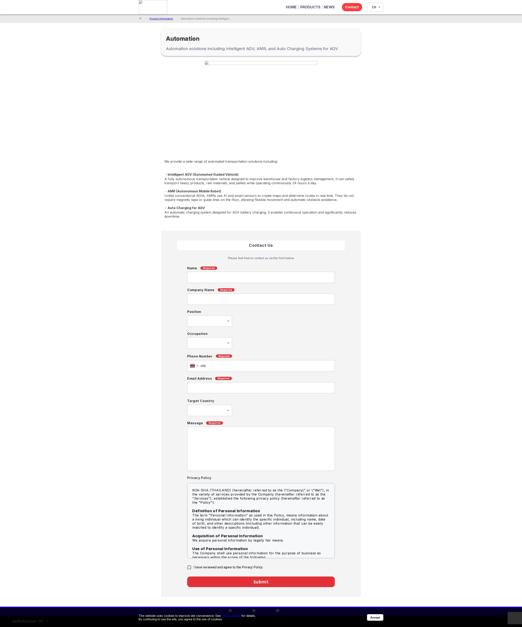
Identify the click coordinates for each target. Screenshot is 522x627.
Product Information (161, 18)
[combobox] (209, 321)
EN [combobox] (374, 7)
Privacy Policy (231, 615)
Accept (375, 617)
